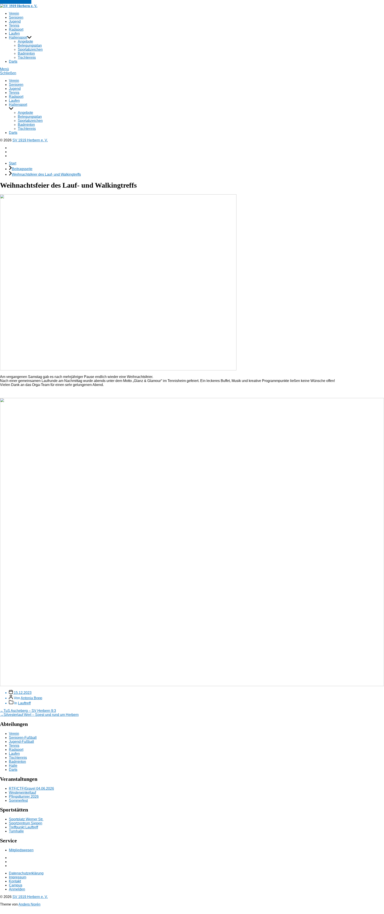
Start (12, 163)
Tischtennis (27, 57)
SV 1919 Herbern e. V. (30, 140)
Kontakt (15, 881)
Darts (13, 61)
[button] (192, 69)
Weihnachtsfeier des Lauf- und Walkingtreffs (46, 174)
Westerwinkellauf (22, 792)
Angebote (25, 41)
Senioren (16, 17)
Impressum (17, 877)
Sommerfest (18, 800)
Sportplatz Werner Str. (26, 819)
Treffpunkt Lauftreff (23, 827)
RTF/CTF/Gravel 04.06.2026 (31, 788)
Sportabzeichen (30, 49)
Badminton (26, 53)
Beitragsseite (22, 169)
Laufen (14, 33)
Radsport (16, 29)
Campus (15, 885)
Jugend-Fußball (21, 741)
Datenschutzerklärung (26, 873)
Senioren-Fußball (23, 737)
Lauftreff (24, 703)
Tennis (14, 25)
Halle (13, 765)
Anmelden (17, 889)
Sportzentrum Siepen (25, 823)
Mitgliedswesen (21, 850)
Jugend (15, 21)
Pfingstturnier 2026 (24, 796)
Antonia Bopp (31, 698)
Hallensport (18, 37)
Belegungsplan (30, 45)
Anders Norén (29, 904)
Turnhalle (16, 831)
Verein (14, 13)
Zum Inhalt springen (15, 2)
